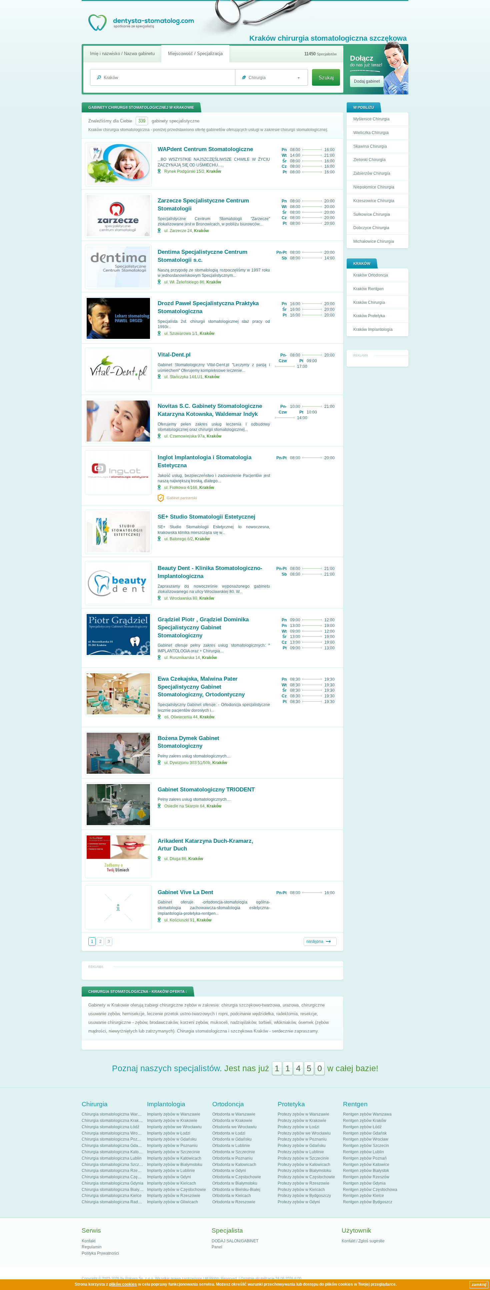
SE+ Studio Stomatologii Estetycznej (206, 517)
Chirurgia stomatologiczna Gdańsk (113, 1145)
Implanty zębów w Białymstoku (174, 1164)
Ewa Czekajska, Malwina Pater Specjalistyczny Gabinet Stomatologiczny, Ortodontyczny (201, 687)
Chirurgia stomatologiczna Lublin (112, 1158)
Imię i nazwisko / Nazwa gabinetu (122, 53)
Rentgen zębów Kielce (363, 1195)
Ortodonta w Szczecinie (233, 1152)
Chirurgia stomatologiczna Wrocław (114, 1133)
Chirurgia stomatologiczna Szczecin (114, 1164)
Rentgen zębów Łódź (362, 1127)
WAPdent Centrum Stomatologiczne (205, 149)
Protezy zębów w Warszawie (303, 1114)
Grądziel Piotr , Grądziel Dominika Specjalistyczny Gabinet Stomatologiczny (203, 627)
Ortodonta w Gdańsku (232, 1139)
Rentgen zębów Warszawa (367, 1114)
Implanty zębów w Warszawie (173, 1114)
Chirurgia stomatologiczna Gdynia (112, 1183)
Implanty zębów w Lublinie (171, 1170)
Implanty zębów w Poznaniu (172, 1145)
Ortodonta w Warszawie (233, 1114)
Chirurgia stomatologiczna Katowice (114, 1152)
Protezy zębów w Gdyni (299, 1202)
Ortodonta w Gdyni (229, 1170)
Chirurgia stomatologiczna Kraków (113, 1120)
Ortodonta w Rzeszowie (233, 1202)
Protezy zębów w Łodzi (298, 1127)
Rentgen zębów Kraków (364, 1120)
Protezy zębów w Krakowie (302, 1120)
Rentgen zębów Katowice (366, 1164)
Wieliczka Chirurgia (371, 132)
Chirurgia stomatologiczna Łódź (110, 1127)
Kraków (213, 171)
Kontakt (88, 1241)
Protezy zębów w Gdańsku (302, 1145)
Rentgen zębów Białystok (366, 1170)
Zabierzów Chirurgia (371, 173)
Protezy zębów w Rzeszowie (303, 1183)
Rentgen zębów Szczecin (366, 1145)
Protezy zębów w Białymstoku (304, 1170)
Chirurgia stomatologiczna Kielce (112, 1195)
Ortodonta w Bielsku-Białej (236, 1189)
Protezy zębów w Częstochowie (306, 1177)
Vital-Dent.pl (174, 355)
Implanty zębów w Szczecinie (173, 1152)
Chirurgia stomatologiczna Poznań (113, 1139)
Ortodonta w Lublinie (231, 1145)
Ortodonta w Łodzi (228, 1133)
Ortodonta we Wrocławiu (234, 1127)
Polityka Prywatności (100, 1253)
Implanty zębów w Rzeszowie (173, 1195)
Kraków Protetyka (369, 315)
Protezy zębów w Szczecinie (303, 1158)
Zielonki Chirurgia (369, 159)
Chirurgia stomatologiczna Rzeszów (114, 1170)
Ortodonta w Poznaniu (232, 1158)
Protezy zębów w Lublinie (301, 1152)
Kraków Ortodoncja (370, 275)
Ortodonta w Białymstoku (234, 1183)
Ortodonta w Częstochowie (236, 1177)
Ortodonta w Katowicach (234, 1164)
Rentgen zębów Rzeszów (366, 1177)
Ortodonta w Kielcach (231, 1195)
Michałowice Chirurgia (373, 241)
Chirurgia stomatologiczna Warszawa (115, 1114)
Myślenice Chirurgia (371, 119)
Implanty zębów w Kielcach (171, 1183)
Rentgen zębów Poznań (365, 1158)
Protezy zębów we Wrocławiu (304, 1133)
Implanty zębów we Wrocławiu (174, 1127)
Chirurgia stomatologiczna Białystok (114, 1189)
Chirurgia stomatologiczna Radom (113, 1202)
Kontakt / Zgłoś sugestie (363, 1241)
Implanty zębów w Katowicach (174, 1158)
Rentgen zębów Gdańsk (365, 1133)
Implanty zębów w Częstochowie (176, 1189)
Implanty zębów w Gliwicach (172, 1202)
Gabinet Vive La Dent (185, 892)
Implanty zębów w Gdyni (169, 1177)
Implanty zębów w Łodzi (168, 1133)
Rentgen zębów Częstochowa (370, 1189)
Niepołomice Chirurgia (373, 187)
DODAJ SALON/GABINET (235, 1241)
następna (314, 941)
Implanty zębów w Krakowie (172, 1120)
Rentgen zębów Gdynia (364, 1183)
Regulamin (92, 1247)
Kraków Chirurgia (369, 302)
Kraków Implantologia (373, 329)
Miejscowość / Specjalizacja (195, 53)
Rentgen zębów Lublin (363, 1152)
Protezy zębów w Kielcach (301, 1189)
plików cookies (123, 1284)
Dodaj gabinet (367, 81)
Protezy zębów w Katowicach (304, 1164)
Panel (217, 1247)
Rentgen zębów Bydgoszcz (367, 1202)
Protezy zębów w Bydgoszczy (304, 1195)
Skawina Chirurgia (370, 146)
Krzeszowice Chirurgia (373, 200)
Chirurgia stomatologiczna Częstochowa (118, 1177)
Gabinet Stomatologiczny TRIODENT (206, 789)
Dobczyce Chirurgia (371, 227)
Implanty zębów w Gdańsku (172, 1139)
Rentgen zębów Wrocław (365, 1139)
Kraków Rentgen (368, 288)
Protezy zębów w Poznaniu (302, 1139)
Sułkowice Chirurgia (371, 214)
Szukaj (326, 77)
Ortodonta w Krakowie (232, 1120)
